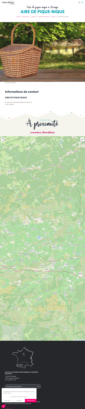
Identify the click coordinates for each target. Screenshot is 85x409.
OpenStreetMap (81, 340)
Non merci (7, 400)
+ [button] (2, 138)
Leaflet (75, 340)
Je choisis (19, 400)
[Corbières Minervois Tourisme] (8, 2)
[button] (3, 406)
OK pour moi (30, 400)
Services (53, 16)
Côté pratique (25, 16)
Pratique (33, 16)
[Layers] (82, 139)
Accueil (18, 16)
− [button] (2, 141)
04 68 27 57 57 (12, 380)
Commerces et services (43, 16)
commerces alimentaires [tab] (42, 132)
